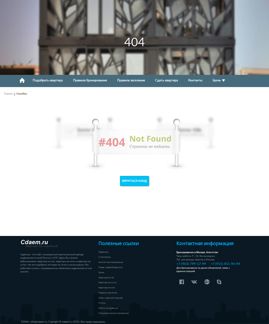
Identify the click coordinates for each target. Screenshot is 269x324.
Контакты (195, 80)
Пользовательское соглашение (113, 313)
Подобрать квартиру (48, 80)
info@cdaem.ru (38, 322)
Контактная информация (110, 262)
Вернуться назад (134, 181)
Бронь (217, 80)
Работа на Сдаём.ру (108, 308)
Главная (8, 93)
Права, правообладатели (110, 267)
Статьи (101, 303)
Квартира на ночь (106, 288)
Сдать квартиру (166, 80)
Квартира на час (106, 278)
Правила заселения (131, 80)
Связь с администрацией (110, 298)
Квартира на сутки (107, 282)
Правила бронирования (90, 80)
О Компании (104, 257)
